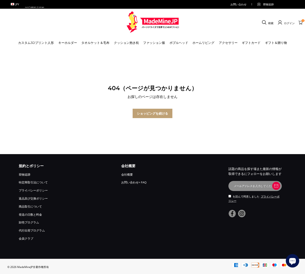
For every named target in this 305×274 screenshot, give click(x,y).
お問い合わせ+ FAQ (133, 182)
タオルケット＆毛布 (95, 43)
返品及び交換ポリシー (33, 198)
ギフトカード (251, 43)
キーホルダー (67, 43)
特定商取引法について (33, 182)
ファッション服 (154, 43)
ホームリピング (203, 43)
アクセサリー (228, 43)
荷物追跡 (268, 4)
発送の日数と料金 (30, 214)
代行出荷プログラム (32, 230)
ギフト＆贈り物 (276, 43)
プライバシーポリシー (33, 190)
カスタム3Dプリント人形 (36, 43)
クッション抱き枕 (126, 43)
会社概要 (127, 174)
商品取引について (30, 206)
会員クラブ (26, 238)
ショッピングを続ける (152, 113)
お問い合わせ (238, 4)
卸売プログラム (29, 222)
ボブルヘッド (178, 43)
